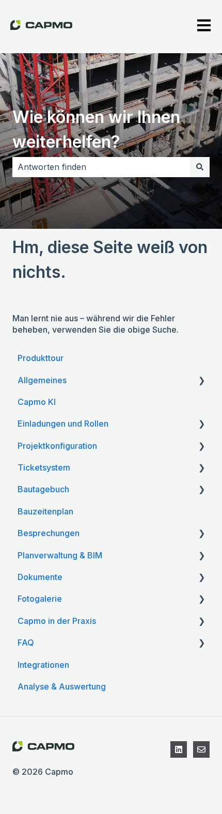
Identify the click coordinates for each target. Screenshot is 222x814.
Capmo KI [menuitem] (37, 402)
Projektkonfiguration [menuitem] (57, 446)
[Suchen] (200, 167)
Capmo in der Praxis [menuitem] (57, 621)
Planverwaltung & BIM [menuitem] (60, 555)
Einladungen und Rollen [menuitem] (63, 423)
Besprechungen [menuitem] (49, 533)
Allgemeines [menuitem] (42, 380)
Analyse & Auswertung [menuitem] (62, 686)
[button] (201, 381)
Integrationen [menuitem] (43, 665)
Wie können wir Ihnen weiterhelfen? (96, 129)
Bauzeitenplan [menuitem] (45, 511)
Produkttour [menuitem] (41, 358)
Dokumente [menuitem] (40, 577)
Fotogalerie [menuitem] (40, 598)
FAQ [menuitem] (26, 642)
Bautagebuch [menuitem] (43, 489)
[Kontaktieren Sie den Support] (201, 749)
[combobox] (101, 167)
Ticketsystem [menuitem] (44, 467)
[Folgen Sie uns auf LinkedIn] (178, 749)
